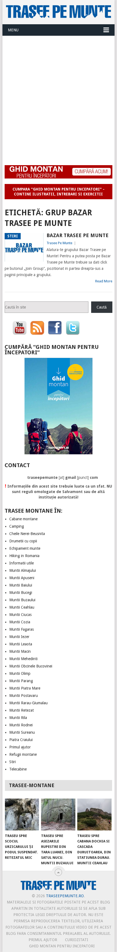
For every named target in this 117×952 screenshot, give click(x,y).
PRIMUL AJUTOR (43, 940)
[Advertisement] (58, 97)
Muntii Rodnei (21, 725)
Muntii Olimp (19, 673)
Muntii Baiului (20, 585)
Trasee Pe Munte (59, 243)
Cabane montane (23, 519)
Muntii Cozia (19, 622)
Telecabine (18, 769)
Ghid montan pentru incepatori (62, 946)
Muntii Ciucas (20, 614)
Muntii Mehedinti (23, 659)
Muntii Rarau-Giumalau (28, 703)
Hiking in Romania (24, 556)
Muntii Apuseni (21, 578)
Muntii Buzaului (22, 600)
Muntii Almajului (22, 570)
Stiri (12, 762)
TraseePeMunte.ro (65, 896)
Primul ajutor (20, 747)
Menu (13, 30)
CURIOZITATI (76, 940)
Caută (102, 307)
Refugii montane (23, 754)
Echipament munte (24, 548)
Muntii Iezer (19, 636)
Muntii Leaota (20, 644)
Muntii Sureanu (22, 732)
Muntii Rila (18, 717)
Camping (16, 526)
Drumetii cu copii (23, 541)
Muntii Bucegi (20, 592)
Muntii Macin (20, 651)
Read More (103, 281)
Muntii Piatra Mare (24, 688)
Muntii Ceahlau (21, 607)
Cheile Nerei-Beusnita (27, 533)
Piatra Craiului (21, 740)
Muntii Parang (21, 681)
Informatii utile (21, 563)
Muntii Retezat (21, 710)
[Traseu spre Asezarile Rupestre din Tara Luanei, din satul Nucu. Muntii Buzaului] (58, 814)
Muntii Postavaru (23, 695)
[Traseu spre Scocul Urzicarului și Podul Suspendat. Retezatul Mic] (22, 814)
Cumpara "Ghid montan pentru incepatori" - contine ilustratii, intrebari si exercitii (58, 191)
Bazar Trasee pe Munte (78, 235)
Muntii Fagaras (21, 629)
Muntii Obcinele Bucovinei (30, 666)
